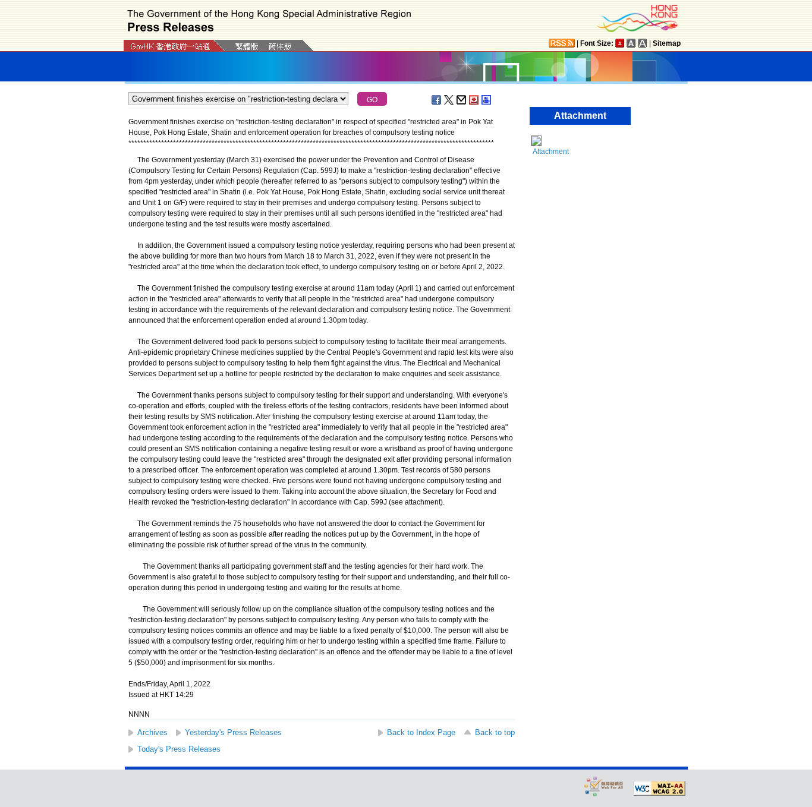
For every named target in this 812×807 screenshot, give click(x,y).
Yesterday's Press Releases (233, 732)
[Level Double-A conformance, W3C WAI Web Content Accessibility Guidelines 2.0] (659, 788)
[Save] (474, 100)
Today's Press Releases (179, 749)
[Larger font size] (631, 43)
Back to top (495, 732)
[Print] (486, 100)
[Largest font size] (642, 43)
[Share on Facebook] (437, 100)
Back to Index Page (421, 732)
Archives (152, 732)
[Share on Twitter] (449, 100)
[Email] (462, 100)
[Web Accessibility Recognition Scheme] (604, 786)
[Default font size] (620, 43)
